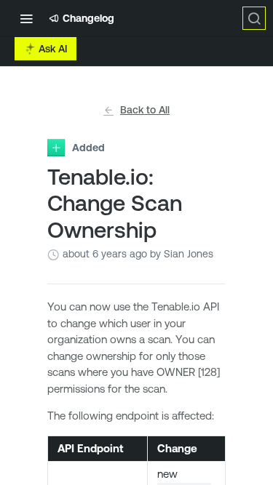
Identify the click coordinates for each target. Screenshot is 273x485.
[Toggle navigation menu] (26, 18)
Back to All (145, 110)
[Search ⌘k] (254, 18)
